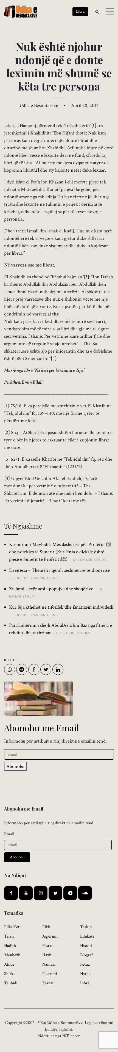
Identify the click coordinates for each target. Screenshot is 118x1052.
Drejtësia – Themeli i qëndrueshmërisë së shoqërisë (59, 570)
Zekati (47, 983)
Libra (84, 983)
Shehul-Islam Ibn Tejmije (37, 578)
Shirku (10, 974)
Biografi (87, 955)
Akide (9, 964)
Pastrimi (49, 974)
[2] (7, 432)
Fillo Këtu (13, 927)
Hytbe (85, 974)
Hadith (10, 946)
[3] (86, 277)
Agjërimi (50, 936)
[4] (7, 478)
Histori (86, 946)
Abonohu (15, 766)
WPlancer (71, 1036)
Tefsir (9, 936)
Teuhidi (10, 983)
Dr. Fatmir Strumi (90, 559)
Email (9, 834)
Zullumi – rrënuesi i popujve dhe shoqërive (51, 589)
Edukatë (87, 936)
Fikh (46, 927)
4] (54, 358)
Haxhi (47, 955)
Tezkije (86, 927)
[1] (93, 125)
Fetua (85, 964)
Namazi (48, 964)
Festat (47, 946)
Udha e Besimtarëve (38, 105)
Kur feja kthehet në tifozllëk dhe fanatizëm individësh (61, 607)
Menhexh (12, 955)
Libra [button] (80, 11)
